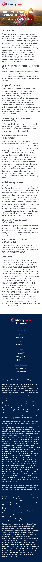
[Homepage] (12, 4)
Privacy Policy (21, 356)
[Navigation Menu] (39, 4)
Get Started (21, 368)
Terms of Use (21, 353)
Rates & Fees (21, 344)
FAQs (21, 341)
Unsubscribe (21, 372)
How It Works (21, 337)
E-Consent (21, 360)
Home (21, 334)
